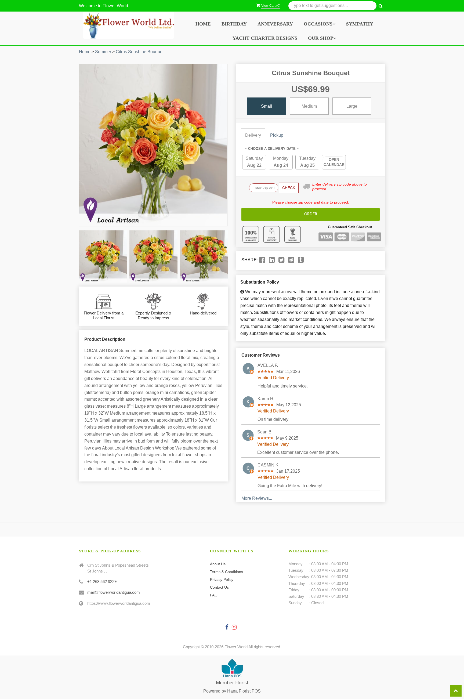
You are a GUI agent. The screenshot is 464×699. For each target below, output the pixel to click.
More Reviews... (256, 498)
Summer (103, 51)
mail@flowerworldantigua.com (113, 592)
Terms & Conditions (226, 572)
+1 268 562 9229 (102, 581)
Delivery (253, 135)
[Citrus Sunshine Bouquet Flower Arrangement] (103, 256)
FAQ (214, 595)
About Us (218, 564)
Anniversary (275, 24)
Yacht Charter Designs (265, 38)
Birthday (234, 24)
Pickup (276, 135)
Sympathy (359, 24)
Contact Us (219, 587)
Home (203, 24)
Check (288, 188)
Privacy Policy (221, 579)
